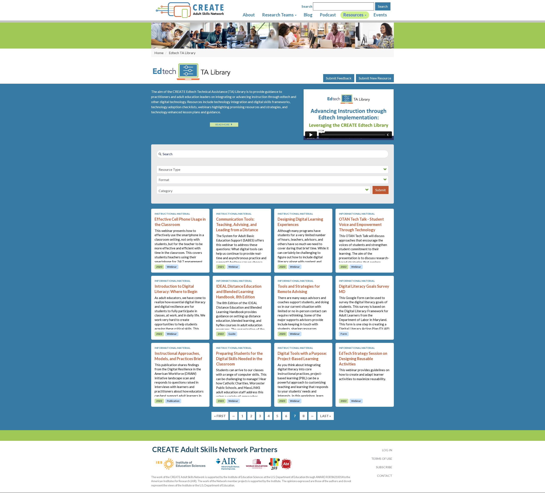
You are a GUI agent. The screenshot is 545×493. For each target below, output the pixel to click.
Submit (380, 190)
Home (159, 53)
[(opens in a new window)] (180, 466)
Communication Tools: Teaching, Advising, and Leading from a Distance (237, 224)
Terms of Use (381, 458)
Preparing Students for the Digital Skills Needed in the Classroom (239, 358)
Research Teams (278, 14)
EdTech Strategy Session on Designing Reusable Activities (363, 358)
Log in (387, 450)
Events (380, 14)
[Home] (192, 9)
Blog (308, 14)
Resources (353, 14)
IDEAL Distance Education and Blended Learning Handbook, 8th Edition (238, 291)
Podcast (328, 14)
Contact (384, 475)
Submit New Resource (375, 78)
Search (306, 6)
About (249, 14)
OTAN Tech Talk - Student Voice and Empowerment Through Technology (361, 224)
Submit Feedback (338, 78)
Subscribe (384, 467)
